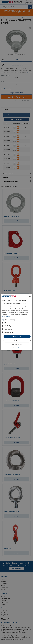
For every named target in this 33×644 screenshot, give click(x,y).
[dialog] (16, 322)
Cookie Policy (16, 347)
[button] (16, 344)
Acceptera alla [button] (17, 336)
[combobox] (30, 296)
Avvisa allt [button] (17, 340)
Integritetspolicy (6, 316)
